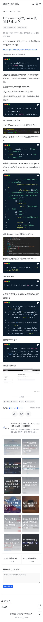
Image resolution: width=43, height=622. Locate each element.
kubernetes (31, 402)
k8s (22, 402)
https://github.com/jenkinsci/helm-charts (20, 49)
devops (12, 11)
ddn (35, 423)
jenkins (14, 402)
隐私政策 (13, 614)
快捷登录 (9, 586)
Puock (26, 617)
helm (7, 402)
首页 (5, 11)
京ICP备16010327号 (25, 614)
